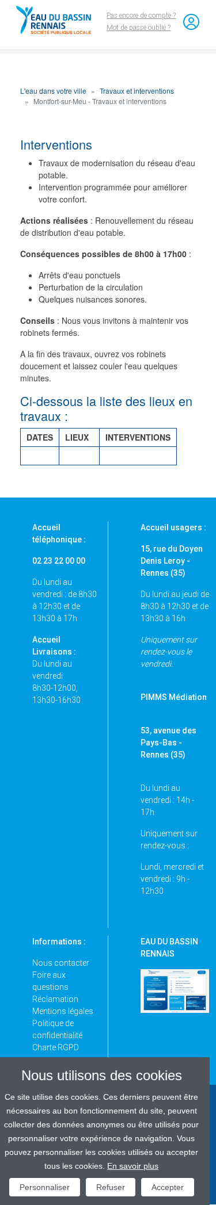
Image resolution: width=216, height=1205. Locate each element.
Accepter (167, 1187)
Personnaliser (45, 1187)
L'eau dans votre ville (53, 90)
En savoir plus (132, 1165)
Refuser (110, 1187)
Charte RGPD (55, 1047)
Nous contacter (60, 962)
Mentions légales (62, 1011)
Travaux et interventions (137, 90)
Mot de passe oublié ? (138, 28)
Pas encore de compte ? (141, 16)
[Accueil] (58, 20)
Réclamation (55, 999)
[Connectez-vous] (191, 22)
